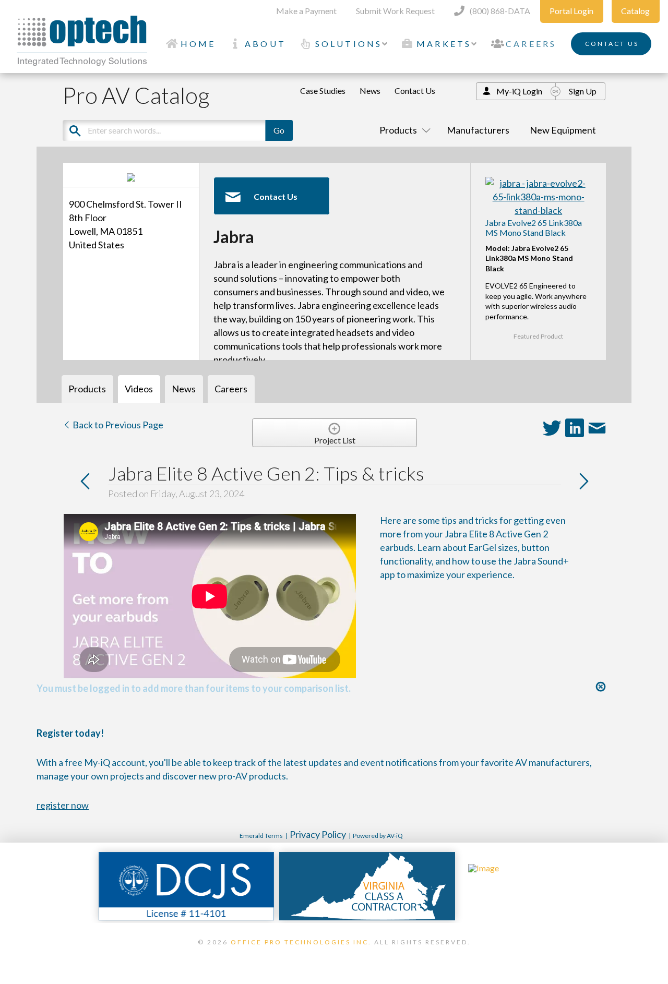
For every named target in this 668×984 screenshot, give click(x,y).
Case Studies (322, 90)
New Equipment (563, 130)
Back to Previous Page (117, 424)
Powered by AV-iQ (378, 835)
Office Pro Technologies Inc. (301, 942)
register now (63, 805)
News (370, 90)
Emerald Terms (261, 835)
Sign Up (583, 91)
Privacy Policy (318, 834)
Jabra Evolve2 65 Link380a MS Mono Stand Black (533, 227)
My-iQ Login (519, 91)
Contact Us (415, 90)
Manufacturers (478, 130)
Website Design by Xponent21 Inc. (334, 955)
